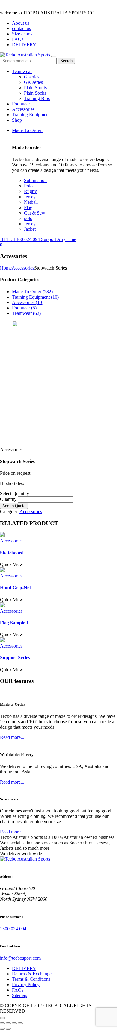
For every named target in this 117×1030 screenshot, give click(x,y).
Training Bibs (37, 98)
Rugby (30, 191)
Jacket (30, 229)
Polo (28, 185)
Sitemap (19, 995)
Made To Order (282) (32, 291)
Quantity (8, 499)
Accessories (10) (28, 302)
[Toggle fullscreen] (14, 1023)
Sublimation (35, 180)
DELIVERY (24, 44)
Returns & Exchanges (32, 973)
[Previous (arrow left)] (2, 1029)
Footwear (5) (24, 307)
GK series (33, 82)
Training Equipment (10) (35, 297)
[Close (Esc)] (2, 1023)
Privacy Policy (26, 984)
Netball (31, 202)
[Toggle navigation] (53, 56)
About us (20, 23)
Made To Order (27, 130)
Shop (17, 120)
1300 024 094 (13, 928)
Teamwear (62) (26, 313)
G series (31, 76)
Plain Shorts (35, 87)
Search (66, 61)
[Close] (2, 1018)
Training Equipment (31, 114)
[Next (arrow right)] (8, 1029)
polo (28, 218)
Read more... (12, 737)
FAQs (17, 39)
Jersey (30, 196)
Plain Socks (35, 93)
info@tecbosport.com (20, 958)
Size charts (22, 33)
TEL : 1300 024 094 (38, 239)
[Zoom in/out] (20, 1023)
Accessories (23, 109)
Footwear (21, 103)
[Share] (8, 1023)
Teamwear (22, 71)
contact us (21, 28)
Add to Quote (14, 506)
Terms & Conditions (31, 979)
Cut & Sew (34, 212)
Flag (28, 207)
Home (6, 267)
